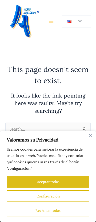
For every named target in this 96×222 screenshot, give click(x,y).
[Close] (90, 135)
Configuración (48, 196)
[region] (48, 176)
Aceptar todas (48, 181)
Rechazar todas (48, 210)
